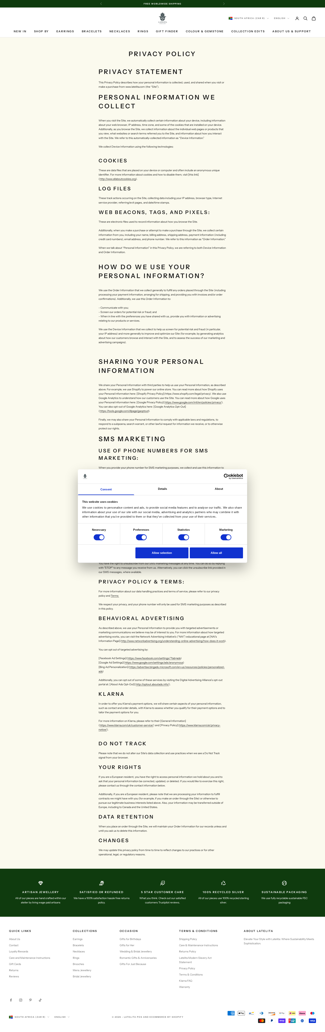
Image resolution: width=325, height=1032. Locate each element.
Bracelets (92, 31)
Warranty (184, 987)
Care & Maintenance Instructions (198, 945)
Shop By (41, 31)
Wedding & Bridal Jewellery (136, 951)
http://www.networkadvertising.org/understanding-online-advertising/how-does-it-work (173, 641)
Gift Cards (15, 964)
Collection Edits (248, 31)
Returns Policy (187, 951)
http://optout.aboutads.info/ (152, 684)
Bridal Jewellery (82, 976)
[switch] (141, 537)
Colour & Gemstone (205, 31)
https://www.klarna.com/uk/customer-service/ (126, 725)
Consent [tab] (106, 489)
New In (20, 31)
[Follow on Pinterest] (30, 1000)
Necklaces (119, 31)
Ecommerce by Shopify (167, 1017)
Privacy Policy (187, 968)
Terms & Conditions (191, 974)
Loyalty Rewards (18, 951)
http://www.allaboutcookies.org (118, 179)
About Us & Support (291, 31)
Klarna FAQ (185, 980)
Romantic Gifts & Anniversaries (138, 958)
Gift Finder (167, 31)
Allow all (216, 552)
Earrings (65, 31)
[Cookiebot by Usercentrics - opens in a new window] (226, 476)
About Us (14, 939)
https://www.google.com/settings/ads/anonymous (154, 662)
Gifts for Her (127, 945)
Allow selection (162, 552)
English (280, 18)
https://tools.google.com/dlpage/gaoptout (124, 411)
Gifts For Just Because (133, 964)
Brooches (78, 964)
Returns (13, 970)
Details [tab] (162, 488)
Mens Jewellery (82, 970)
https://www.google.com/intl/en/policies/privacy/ (193, 402)
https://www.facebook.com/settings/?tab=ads (154, 658)
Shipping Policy (188, 939)
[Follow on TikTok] (40, 1000)
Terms (115, 595)
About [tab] (219, 488)
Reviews (14, 976)
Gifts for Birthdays (130, 939)
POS (139, 1017)
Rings (143, 31)
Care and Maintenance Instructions (29, 958)
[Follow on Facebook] (11, 1000)
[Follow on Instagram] (21, 1000)
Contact (13, 945)
